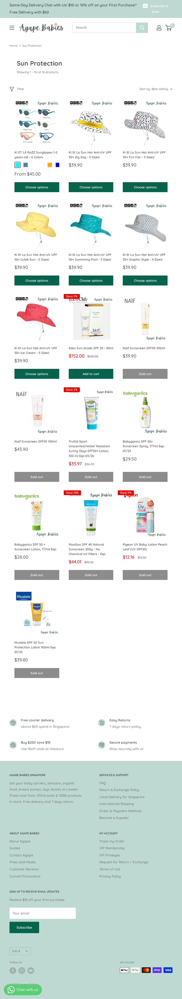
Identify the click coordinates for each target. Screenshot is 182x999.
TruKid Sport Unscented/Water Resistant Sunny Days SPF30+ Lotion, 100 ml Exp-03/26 (89, 448)
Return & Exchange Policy (119, 790)
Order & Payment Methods (120, 811)
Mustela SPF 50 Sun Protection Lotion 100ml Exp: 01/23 (35, 647)
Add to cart (91, 374)
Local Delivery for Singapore (122, 797)
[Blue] (25, 165)
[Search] (142, 28)
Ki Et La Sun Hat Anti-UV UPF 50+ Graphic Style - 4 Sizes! (144, 257)
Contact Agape (21, 855)
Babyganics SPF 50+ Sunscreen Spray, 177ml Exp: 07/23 (143, 446)
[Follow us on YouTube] (30, 970)
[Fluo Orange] (50, 165)
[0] (169, 28)
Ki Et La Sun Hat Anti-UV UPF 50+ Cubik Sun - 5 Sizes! (35, 257)
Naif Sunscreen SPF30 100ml (144, 348)
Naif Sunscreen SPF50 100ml (35, 441)
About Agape (19, 841)
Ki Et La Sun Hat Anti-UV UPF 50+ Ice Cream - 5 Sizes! (35, 350)
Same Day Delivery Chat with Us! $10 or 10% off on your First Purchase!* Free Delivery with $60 (73, 8)
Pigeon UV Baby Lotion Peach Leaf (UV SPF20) (145, 546)
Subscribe (24, 927)
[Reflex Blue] (58, 165)
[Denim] (34, 165)
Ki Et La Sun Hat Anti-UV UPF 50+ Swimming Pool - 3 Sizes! (90, 257)
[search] (104, 28)
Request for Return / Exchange (123, 862)
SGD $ (16, 951)
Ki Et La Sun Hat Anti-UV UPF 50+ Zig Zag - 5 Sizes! (90, 154)
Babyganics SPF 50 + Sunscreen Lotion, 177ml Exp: (35, 546)
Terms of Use (109, 869)
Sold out (145, 374)
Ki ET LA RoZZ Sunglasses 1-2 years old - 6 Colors (35, 154)
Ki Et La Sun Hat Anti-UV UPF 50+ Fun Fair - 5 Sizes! (144, 154)
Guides (14, 848)
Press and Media (22, 862)
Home (13, 45)
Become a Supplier (114, 818)
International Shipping (116, 804)
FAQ (102, 783)
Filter (20, 89)
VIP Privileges (109, 855)
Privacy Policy (110, 876)
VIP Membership (112, 848)
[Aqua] (17, 165)
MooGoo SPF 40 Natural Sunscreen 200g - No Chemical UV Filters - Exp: (87, 549)
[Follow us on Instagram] (21, 970)
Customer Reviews (24, 869)
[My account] (159, 27)
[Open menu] (11, 28)
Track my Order (112, 841)
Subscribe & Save (159, 9)
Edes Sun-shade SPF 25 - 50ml (91, 348)
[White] (42, 165)
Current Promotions (25, 876)
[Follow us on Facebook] (12, 970)
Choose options (36, 187)
